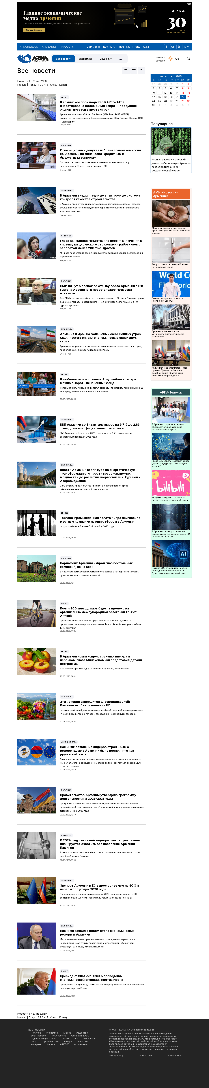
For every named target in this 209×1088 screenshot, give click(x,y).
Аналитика (82, 1041)
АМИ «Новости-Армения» (165, 194)
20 (171, 96)
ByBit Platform (38, 1035)
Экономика (85, 58)
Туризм (65, 1038)
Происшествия (51, 1041)
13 (171, 92)
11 (159, 92)
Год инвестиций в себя (43, 1038)
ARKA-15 (64, 1044)
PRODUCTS (67, 46)
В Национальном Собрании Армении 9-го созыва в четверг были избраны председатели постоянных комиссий (99, 573)
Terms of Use (145, 1055)
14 (177, 92)
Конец (63, 84)
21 (177, 96)
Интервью (36, 1044)
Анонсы (51, 1044)
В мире (64, 971)
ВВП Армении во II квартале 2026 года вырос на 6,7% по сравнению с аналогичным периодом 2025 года (97, 435)
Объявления (81, 1044)
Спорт (64, 603)
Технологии (89, 1038)
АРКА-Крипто (58, 1035)
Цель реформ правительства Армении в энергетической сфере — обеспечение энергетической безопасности (95, 487)
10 (153, 92)
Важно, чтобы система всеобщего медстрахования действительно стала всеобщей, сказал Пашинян (100, 854)
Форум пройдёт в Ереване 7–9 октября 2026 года (87, 526)
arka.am (154, 1041)
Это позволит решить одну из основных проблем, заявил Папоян (95, 668)
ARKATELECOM (29, 46)
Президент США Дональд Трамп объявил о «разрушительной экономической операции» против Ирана (102, 986)
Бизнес (64, 97)
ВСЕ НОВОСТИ (36, 1029)
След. (53, 84)
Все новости (63, 58)
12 (165, 92)
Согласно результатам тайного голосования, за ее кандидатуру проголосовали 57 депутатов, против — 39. (94, 164)
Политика (66, 145)
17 (153, 96)
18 (159, 96)
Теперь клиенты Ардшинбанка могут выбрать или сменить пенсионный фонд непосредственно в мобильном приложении (101, 389)
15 (183, 92)
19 (165, 96)
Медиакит (105, 58)
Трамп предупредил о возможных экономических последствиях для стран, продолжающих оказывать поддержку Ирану (101, 348)
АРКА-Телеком (171, 392)
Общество (66, 236)
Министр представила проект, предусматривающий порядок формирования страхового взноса (101, 255)
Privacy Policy (116, 1055)
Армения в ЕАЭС (69, 742)
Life (76, 1038)
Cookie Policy (174, 1055)
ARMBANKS (49, 46)
